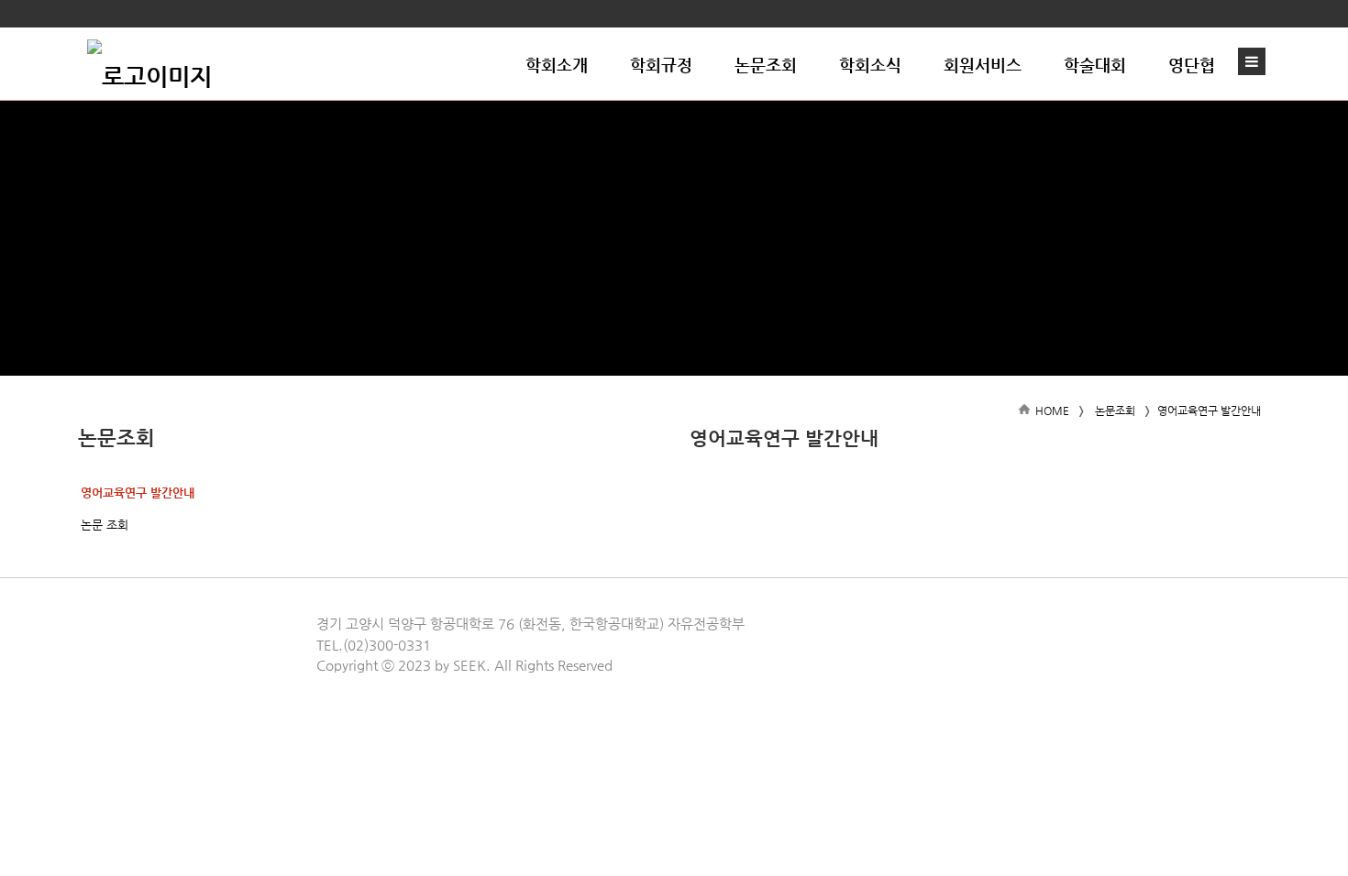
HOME (1052, 410)
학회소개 (556, 64)
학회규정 (661, 64)
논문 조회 (104, 524)
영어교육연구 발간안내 (137, 492)
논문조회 (766, 64)
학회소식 (870, 64)
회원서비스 (983, 64)
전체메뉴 (1256, 61)
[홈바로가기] (149, 64)
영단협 (1191, 64)
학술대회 (1095, 64)
